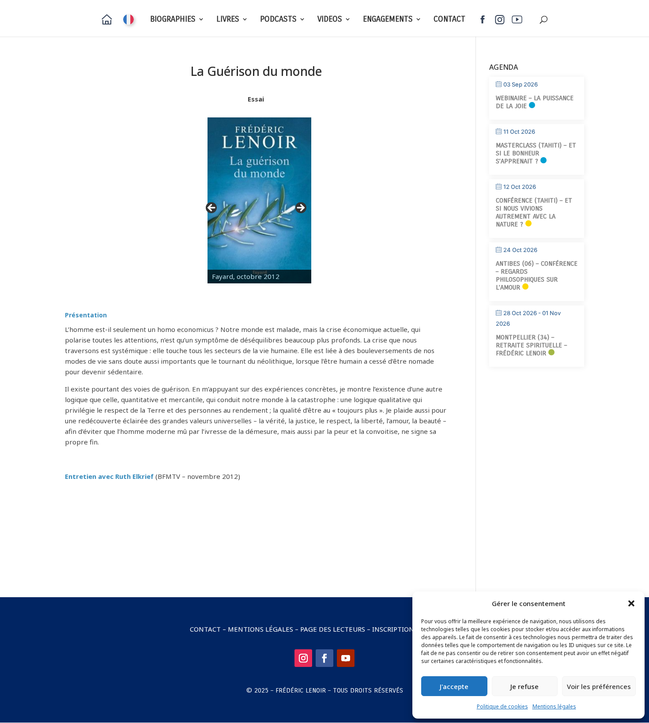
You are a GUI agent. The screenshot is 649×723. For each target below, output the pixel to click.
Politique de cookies (502, 706)
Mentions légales (554, 706)
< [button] (212, 208)
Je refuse (524, 686)
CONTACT (449, 20)
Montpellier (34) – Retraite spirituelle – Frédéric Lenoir (531, 345)
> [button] (300, 208)
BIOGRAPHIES (173, 20)
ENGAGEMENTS (388, 20)
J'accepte (454, 686)
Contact (205, 629)
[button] (631, 603)
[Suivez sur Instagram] (303, 658)
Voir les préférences (599, 686)
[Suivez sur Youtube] (346, 658)
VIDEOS (329, 20)
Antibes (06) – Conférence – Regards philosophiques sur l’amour (536, 275)
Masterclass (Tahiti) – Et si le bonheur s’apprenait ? (536, 153)
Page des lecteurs (332, 629)
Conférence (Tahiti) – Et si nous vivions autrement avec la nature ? (534, 212)
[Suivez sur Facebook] (324, 658)
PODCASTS (278, 20)
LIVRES (227, 20)
